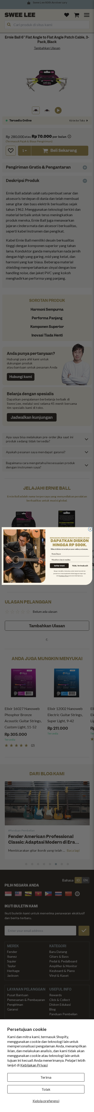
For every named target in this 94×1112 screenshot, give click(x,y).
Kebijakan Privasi (34, 1065)
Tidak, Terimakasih (80, 565)
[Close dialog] (90, 529)
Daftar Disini (59, 565)
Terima (45, 1077)
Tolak (46, 1089)
